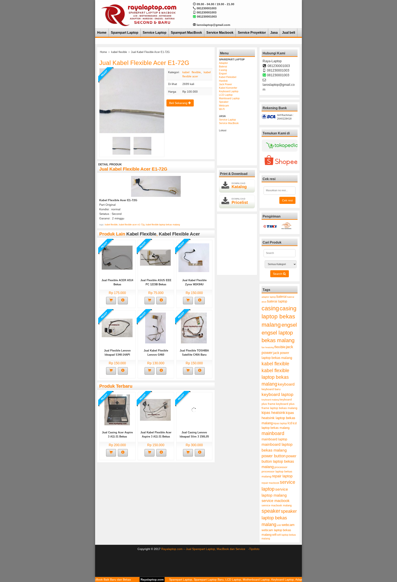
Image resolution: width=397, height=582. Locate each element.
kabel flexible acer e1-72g (132, 224)
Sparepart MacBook (186, 32)
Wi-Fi (222, 109)
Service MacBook (229, 123)
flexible (279, 347)
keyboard (286, 384)
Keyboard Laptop (228, 91)
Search (278, 273)
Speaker (223, 101)
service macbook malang (277, 505)
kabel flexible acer (179, 234)
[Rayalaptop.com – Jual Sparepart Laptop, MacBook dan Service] (138, 15)
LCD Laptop (226, 94)
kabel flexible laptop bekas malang (163, 224)
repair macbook (270, 483)
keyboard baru (271, 389)
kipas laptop (280, 423)
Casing (223, 70)
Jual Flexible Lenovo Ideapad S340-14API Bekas (117, 354)
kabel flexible (119, 52)
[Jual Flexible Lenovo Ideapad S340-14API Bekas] (117, 327)
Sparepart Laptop (124, 32)
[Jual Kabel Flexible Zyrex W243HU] (193, 257)
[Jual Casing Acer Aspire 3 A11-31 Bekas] (117, 409)
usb (279, 525)
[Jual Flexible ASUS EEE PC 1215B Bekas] (155, 257)
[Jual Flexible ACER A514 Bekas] (117, 257)
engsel (289, 325)
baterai (281, 296)
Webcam (224, 105)
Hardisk (223, 80)
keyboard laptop (277, 394)
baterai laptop (277, 301)
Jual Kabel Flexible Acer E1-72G (144, 62)
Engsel (223, 73)
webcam (288, 525)
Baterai (223, 66)
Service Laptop (154, 32)
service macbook (275, 501)
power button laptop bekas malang (279, 461)
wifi (274, 534)
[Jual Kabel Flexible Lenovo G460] (155, 327)
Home (101, 32)
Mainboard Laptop (229, 98)
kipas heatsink (273, 413)
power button (274, 456)
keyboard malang (270, 399)
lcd (290, 423)
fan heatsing (268, 347)
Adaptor (223, 63)
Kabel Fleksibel (227, 77)
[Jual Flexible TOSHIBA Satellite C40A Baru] (194, 327)
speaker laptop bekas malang (279, 518)
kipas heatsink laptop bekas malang (278, 418)
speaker (271, 511)
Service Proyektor (252, 32)
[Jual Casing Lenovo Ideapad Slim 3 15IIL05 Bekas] (193, 409)
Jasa (274, 32)
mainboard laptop (274, 439)
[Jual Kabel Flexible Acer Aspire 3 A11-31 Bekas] (155, 409)
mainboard (273, 433)
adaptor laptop (269, 297)
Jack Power (225, 84)
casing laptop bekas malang (279, 316)
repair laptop (282, 476)
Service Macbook (219, 32)
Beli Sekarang (178, 103)
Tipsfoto (254, 549)
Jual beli (288, 32)
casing (270, 308)
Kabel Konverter (228, 87)
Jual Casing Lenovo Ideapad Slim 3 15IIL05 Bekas (194, 436)
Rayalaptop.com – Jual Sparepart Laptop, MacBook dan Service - (205, 549)
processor (280, 467)
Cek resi (287, 200)
